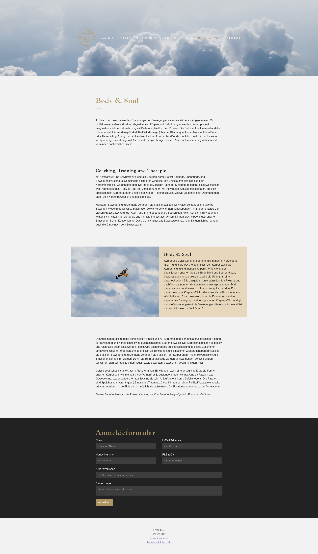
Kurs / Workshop (105, 469)
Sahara (233, 38)
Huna (189, 38)
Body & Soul (210, 38)
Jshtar (124, 38)
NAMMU (107, 38)
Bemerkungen (104, 483)
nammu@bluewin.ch (159, 538)
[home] (86, 38)
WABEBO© (170, 38)
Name (99, 440)
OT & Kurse (146, 38)
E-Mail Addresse (172, 440)
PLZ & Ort (168, 454)
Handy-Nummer (105, 454)
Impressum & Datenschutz (159, 542)
